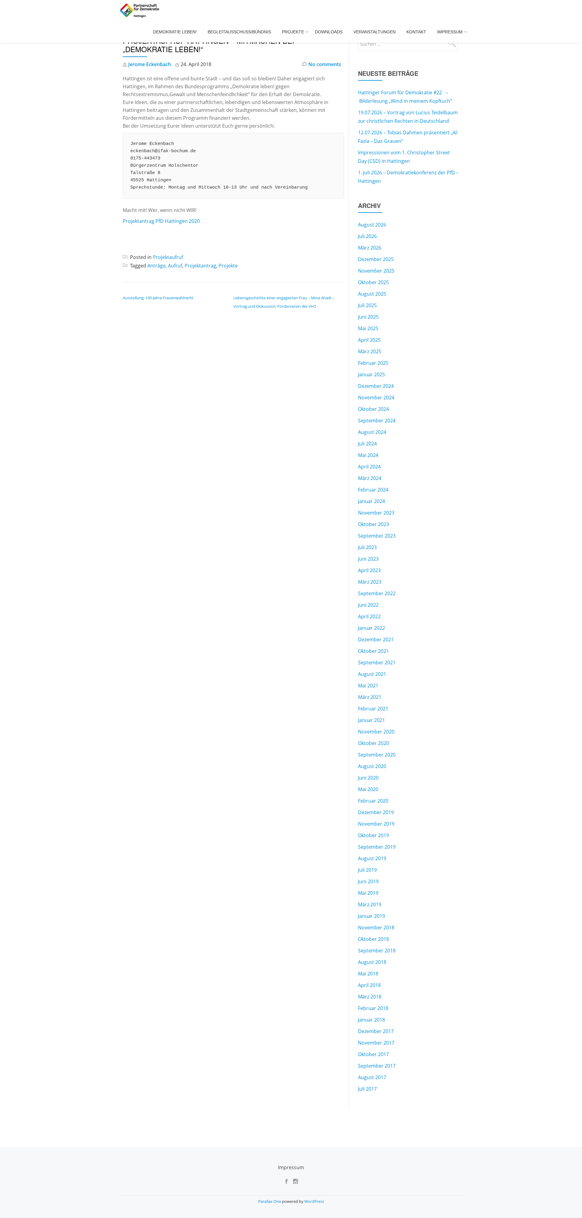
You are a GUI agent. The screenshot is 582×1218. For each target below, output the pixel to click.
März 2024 (369, 478)
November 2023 (376, 512)
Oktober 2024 (373, 409)
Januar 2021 (371, 720)
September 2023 (377, 535)
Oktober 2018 (373, 939)
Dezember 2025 (376, 259)
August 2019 (372, 858)
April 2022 (369, 616)
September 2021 (377, 662)
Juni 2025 (368, 317)
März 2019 (369, 904)
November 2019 (376, 823)
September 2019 (377, 847)
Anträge (156, 265)
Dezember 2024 (376, 386)
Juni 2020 (368, 777)
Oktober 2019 (373, 835)
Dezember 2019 (376, 812)
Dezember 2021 (376, 639)
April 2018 (369, 985)
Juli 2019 (367, 870)
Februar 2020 (373, 800)
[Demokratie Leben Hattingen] (140, 10)
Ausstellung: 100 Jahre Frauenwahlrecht (158, 297)
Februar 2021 (373, 708)
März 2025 (369, 351)
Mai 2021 (368, 685)
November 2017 (376, 1042)
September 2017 (377, 1065)
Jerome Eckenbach (149, 64)
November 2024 (376, 397)
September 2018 (377, 950)
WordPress (314, 1201)
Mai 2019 (368, 893)
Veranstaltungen (374, 31)
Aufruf (175, 265)
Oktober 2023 (373, 524)
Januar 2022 (371, 628)
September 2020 (377, 754)
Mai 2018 (368, 973)
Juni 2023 (368, 558)
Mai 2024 (368, 455)
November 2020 (376, 731)
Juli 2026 (367, 236)
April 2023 (369, 570)
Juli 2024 (367, 443)
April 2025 (369, 340)
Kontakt (416, 31)
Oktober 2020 (373, 743)
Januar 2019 (371, 916)
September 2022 (377, 593)
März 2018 (369, 996)
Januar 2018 (371, 1019)
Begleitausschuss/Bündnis (239, 31)
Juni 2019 (368, 881)
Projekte (293, 31)
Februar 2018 (373, 1008)
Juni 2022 (368, 605)
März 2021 (369, 697)
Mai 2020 (368, 789)
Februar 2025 (373, 363)
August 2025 (372, 293)
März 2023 (369, 582)
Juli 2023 (367, 547)
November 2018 (376, 927)
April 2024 (369, 466)
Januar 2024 (371, 501)
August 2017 (372, 1077)
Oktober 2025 (373, 282)
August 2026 (372, 224)
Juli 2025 (367, 305)
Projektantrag (200, 265)
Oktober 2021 (373, 651)
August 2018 (372, 962)
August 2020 (372, 766)
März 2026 (369, 247)
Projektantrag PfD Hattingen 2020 (161, 221)
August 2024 (372, 432)
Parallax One (270, 1201)
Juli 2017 (367, 1088)
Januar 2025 (371, 374)
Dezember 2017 (376, 1031)
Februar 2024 (373, 489)
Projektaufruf (168, 257)
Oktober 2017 (373, 1054)
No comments (324, 64)
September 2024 (377, 420)
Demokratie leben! (175, 31)
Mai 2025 (368, 328)
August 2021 (372, 674)
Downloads (329, 31)
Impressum (450, 31)
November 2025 (376, 270)
